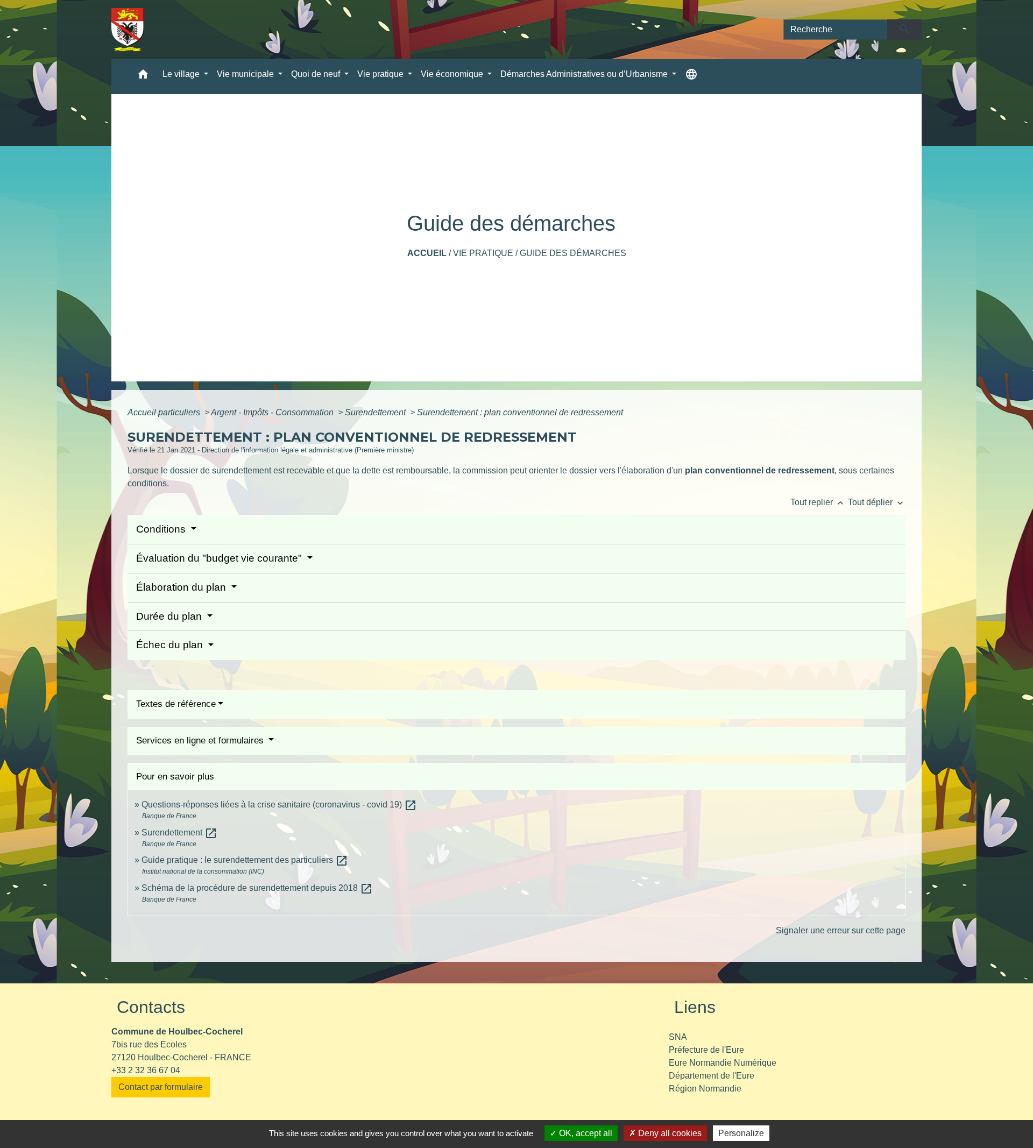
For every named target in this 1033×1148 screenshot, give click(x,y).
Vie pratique (483, 253)
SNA (678, 1036)
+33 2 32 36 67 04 (145, 1070)
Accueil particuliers (165, 412)
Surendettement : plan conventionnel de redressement (520, 412)
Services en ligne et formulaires (201, 740)
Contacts (151, 1007)
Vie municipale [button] (246, 74)
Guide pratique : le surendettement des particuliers (244, 859)
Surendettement (376, 412)
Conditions (162, 529)
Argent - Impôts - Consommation (273, 412)
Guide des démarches (573, 253)
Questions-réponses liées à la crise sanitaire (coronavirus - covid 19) (279, 804)
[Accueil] (127, 29)
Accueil (427, 253)
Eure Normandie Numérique (722, 1062)
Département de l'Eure (711, 1075)
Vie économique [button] (453, 74)
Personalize (741, 1133)
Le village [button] (182, 74)
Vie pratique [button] (381, 74)
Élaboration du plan (182, 587)
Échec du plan (171, 644)
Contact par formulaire (160, 1087)
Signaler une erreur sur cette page (840, 930)
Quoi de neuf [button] (316, 74)
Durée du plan (170, 616)
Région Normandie (705, 1088)
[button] (143, 76)
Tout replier (818, 502)
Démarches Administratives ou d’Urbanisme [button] (585, 74)
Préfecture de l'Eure (706, 1049)
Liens (695, 1007)
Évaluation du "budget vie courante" (220, 558)
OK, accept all (584, 1133)
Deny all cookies (669, 1133)
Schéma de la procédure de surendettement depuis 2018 (257, 887)
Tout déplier (876, 502)
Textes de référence (176, 704)
